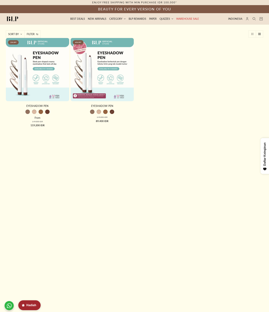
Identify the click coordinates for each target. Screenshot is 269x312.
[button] (252, 34)
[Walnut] (47, 112)
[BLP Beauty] (12, 19)
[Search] (254, 19)
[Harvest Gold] (34, 112)
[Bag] (261, 19)
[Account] (247, 19)
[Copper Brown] (41, 112)
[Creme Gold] (27, 112)
